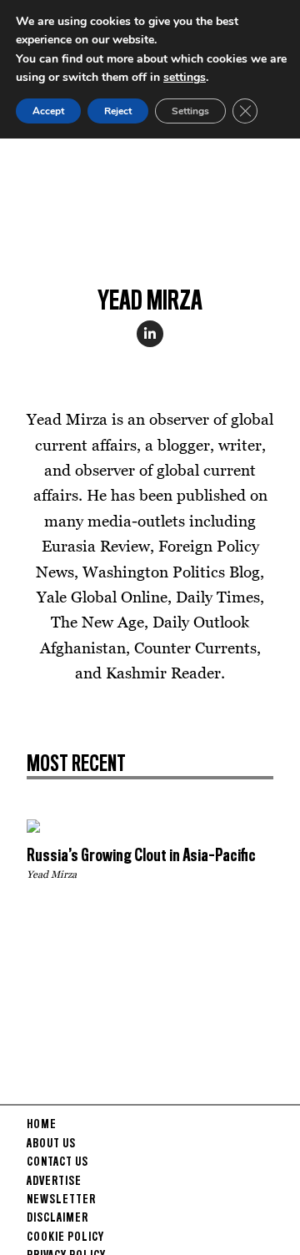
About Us (51, 1144)
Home (42, 1125)
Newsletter (61, 1200)
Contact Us (57, 1162)
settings (184, 77)
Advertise (54, 1181)
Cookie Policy (65, 1237)
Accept (48, 111)
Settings (190, 111)
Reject (118, 111)
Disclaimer (57, 1218)
